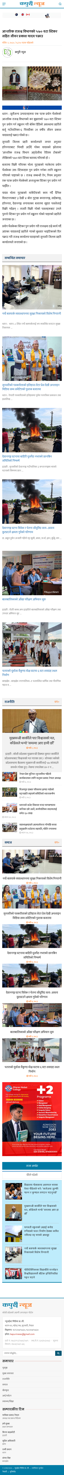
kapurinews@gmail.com (22, 1334)
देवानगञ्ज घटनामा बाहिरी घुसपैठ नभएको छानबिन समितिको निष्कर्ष (27, 459)
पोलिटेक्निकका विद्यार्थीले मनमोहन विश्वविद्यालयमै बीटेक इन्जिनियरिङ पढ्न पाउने (41, 1273)
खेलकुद (5, 1390)
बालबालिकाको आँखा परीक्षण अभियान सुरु (24, 599)
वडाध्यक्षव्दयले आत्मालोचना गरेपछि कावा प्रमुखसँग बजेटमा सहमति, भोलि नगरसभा (38, 827)
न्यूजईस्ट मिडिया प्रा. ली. (21, 1468)
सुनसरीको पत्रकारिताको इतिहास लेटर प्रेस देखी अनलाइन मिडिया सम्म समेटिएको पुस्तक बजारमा (31, 387)
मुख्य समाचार (8, 1373)
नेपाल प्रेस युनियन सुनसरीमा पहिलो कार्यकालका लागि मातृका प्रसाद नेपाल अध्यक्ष (40, 776)
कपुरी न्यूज (20, 52)
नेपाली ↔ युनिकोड (9, 1471)
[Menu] (4, 4)
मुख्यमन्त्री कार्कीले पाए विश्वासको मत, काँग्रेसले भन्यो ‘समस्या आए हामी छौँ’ (32, 741)
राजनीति (6, 1379)
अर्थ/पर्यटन (6, 1396)
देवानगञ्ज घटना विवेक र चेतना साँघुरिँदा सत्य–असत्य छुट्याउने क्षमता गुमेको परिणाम (28, 530)
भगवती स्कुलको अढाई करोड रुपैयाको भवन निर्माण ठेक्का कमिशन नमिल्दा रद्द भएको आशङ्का (42, 1231)
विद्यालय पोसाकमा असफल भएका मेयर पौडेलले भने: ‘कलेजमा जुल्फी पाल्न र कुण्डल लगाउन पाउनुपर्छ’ (41, 1189)
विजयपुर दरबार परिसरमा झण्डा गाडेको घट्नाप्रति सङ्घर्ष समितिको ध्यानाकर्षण (37, 791)
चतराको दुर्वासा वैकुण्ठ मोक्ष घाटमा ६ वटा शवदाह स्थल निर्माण (29, 673)
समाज (5, 1385)
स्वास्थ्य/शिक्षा (8, 1401)
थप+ (56, 701)
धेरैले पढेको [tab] (32, 1175)
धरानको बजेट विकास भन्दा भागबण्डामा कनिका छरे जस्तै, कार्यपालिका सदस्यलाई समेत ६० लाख (38, 809)
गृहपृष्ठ (4, 1368)
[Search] (59, 4)
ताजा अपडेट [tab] (32, 1166)
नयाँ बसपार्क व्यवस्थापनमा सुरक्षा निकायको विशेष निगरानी (31, 314)
